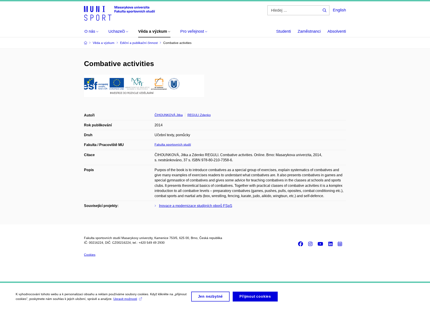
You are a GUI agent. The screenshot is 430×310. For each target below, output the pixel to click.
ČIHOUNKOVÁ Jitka (169, 115)
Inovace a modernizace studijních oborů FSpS (195, 206)
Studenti (283, 31)
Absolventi (336, 31)
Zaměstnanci (309, 31)
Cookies (89, 254)
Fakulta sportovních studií (173, 144)
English (339, 10)
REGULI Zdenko (199, 115)
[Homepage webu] (119, 13)
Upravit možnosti (125, 299)
